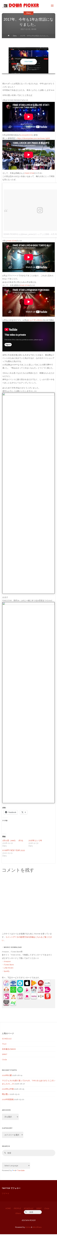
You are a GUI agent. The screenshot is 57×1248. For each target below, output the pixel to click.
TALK (4, 1044)
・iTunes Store (8, 965)
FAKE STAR (29, 173)
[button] (27, 70)
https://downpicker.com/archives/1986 (33, 138)
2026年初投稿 (8, 1099)
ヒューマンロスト (35, 320)
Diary (28, 13)
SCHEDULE (7, 1039)
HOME (8, 1208)
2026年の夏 (7, 1075)
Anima (28, 1227)
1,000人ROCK (26, 135)
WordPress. (37, 1227)
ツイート (5, 1193)
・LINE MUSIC (8, 968)
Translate (21, 1170)
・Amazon (6, 961)
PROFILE (17, 1208)
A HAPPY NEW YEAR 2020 (13, 850)
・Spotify (5, 971)
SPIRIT (4, 1054)
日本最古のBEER (9, 1049)
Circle (4, 1059)
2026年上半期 (8, 1089)
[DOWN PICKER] (20, 6)
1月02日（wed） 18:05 (12, 840)
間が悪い (5, 1094)
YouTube (29, 62)
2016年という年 (35, 840)
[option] (28, 60)
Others (18, 1213)
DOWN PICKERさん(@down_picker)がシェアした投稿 (26, 234)
